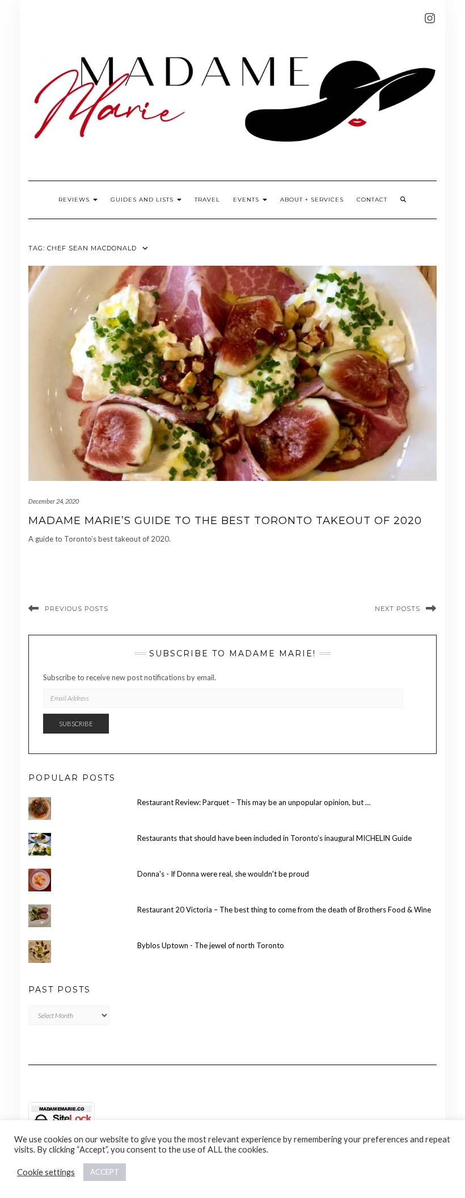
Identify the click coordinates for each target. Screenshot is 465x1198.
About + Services (312, 199)
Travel (207, 199)
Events (247, 199)
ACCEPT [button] (104, 1171)
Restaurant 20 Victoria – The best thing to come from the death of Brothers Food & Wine (284, 909)
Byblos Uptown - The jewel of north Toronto (210, 945)
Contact (372, 199)
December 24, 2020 (53, 501)
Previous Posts (76, 609)
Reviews (75, 199)
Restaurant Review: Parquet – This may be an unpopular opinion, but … (253, 802)
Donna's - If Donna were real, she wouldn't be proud (223, 873)
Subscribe (76, 723)
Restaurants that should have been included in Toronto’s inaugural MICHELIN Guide (274, 838)
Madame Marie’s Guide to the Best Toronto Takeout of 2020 (225, 520)
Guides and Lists (143, 199)
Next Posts (397, 609)
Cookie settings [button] (46, 1172)
